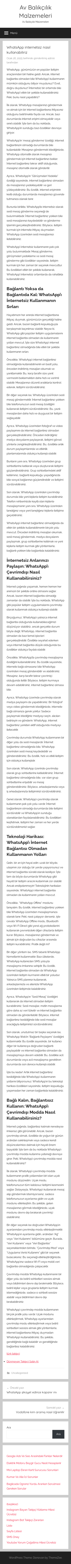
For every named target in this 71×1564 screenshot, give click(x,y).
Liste (9, 1525)
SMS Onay (13, 1537)
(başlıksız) (12, 1504)
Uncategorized (19, 1372)
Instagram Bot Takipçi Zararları (25, 1520)
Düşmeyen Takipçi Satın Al (22, 1361)
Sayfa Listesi (14, 1531)
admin (51, 58)
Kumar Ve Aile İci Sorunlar (22, 1476)
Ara (9, 1427)
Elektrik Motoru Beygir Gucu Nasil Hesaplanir (34, 1463)
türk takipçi (13, 1353)
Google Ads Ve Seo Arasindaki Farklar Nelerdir (35, 1456)
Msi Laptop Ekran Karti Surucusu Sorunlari (32, 1470)
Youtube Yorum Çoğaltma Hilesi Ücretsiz (31, 1542)
